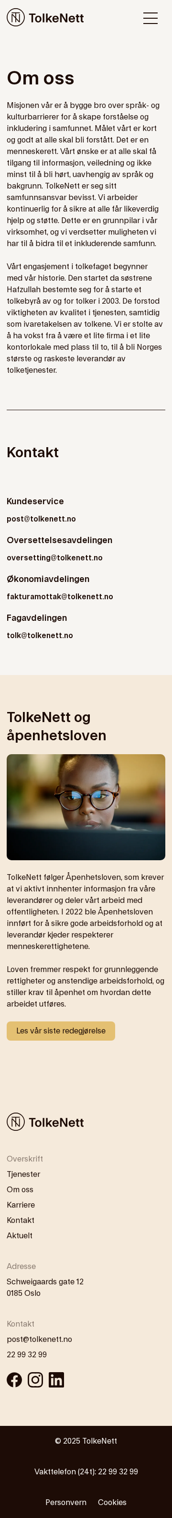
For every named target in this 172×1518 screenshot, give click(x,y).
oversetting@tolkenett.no (55, 558)
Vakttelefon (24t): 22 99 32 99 (86, 1472)
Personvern (65, 1502)
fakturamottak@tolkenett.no (60, 597)
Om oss (20, 1190)
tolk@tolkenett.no (40, 636)
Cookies (112, 1502)
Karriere (21, 1205)
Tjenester (23, 1174)
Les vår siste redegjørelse (61, 1031)
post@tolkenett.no (41, 519)
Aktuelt (19, 1236)
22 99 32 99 (27, 1355)
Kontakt (20, 1220)
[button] (150, 18)
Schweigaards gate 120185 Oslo (45, 1287)
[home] (46, 18)
